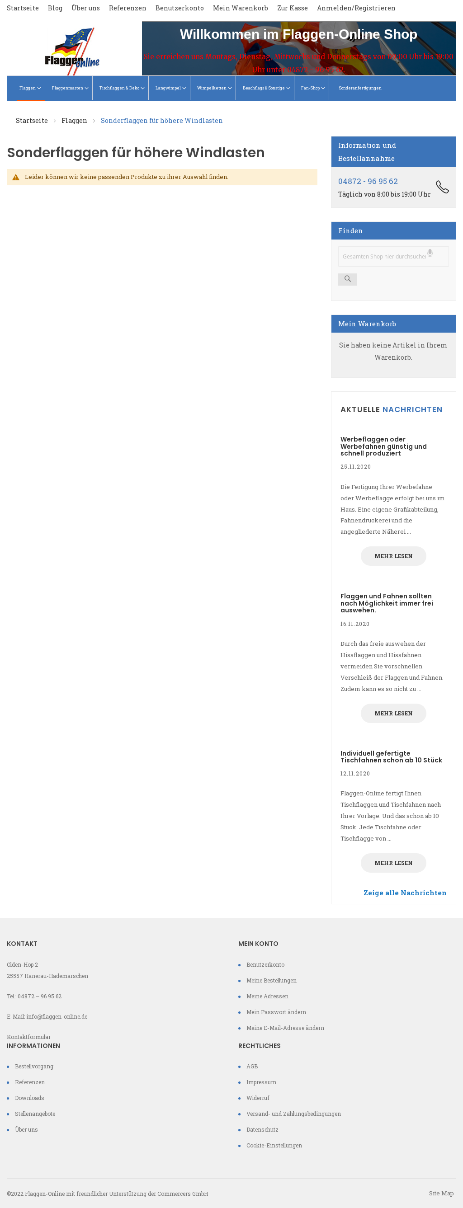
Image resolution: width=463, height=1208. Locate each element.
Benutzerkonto (180, 8)
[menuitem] (31, 88)
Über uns (85, 8)
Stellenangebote (35, 1113)
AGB (252, 1066)
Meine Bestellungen (271, 980)
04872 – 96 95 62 (39, 996)
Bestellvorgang (34, 1066)
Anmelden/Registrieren (356, 8)
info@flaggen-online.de (56, 1016)
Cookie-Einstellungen (274, 1145)
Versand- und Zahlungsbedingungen (293, 1113)
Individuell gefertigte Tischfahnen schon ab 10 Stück (391, 757)
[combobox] (393, 256)
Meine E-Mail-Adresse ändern (285, 1027)
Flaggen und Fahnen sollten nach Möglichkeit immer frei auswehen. (386, 603)
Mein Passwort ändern (276, 1011)
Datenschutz (262, 1129)
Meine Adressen (267, 996)
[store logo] (74, 48)
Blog (55, 8)
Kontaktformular (29, 1036)
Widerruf (257, 1097)
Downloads (29, 1097)
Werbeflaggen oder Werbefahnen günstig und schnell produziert (383, 446)
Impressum (261, 1082)
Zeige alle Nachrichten (405, 892)
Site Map (441, 1193)
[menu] (231, 88)
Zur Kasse (292, 8)
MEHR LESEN (393, 555)
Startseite (23, 8)
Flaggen (75, 120)
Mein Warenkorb (240, 8)
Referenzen (127, 8)
